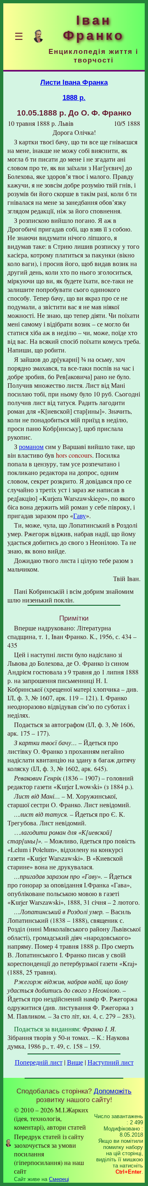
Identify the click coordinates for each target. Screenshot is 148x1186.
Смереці (59, 1179)
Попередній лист (38, 1062)
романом (31, 446)
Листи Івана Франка (74, 82)
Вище (75, 1062)
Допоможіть (113, 1091)
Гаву (79, 515)
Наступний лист (111, 1062)
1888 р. (74, 97)
